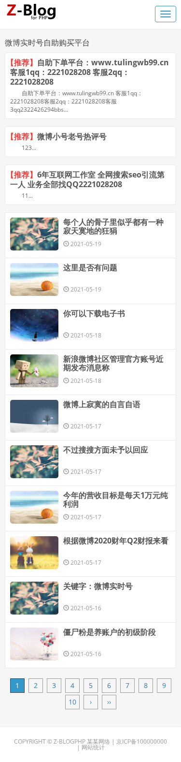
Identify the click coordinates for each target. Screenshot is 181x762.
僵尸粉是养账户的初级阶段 (109, 632)
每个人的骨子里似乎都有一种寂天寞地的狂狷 (113, 226)
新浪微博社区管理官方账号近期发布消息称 (113, 363)
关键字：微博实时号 (98, 586)
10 (72, 701)
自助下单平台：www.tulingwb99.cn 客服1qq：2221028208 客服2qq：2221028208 (89, 72)
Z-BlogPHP (69, 741)
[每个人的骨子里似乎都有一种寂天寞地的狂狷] (34, 234)
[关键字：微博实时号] (34, 598)
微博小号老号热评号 (72, 136)
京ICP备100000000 (141, 741)
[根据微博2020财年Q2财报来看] (34, 552)
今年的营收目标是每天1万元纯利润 (115, 499)
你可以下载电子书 (94, 313)
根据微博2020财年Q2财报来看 (115, 540)
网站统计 (93, 747)
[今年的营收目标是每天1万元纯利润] (34, 507)
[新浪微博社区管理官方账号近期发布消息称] (34, 370)
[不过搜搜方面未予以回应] (34, 461)
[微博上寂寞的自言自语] (34, 416)
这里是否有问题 (90, 267)
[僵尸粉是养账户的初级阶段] (34, 644)
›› (109, 701)
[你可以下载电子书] (34, 325)
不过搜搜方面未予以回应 (105, 449)
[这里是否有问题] (34, 279)
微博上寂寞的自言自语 (101, 404)
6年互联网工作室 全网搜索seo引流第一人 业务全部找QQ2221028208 (87, 179)
